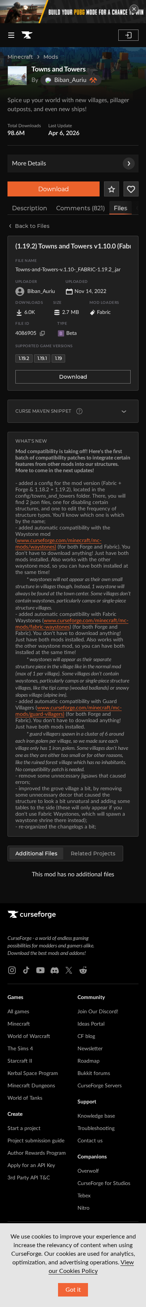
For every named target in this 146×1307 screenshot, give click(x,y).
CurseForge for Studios (103, 1183)
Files (120, 208)
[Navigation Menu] (11, 35)
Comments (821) (80, 208)
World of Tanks (24, 1098)
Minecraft (20, 57)
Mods (50, 57)
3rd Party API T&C (28, 1178)
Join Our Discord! (97, 1011)
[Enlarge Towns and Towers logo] (17, 75)
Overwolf (88, 1171)
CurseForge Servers (99, 1085)
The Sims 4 (20, 1048)
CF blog (86, 1036)
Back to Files (32, 226)
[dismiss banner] (134, 8)
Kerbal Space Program (32, 1073)
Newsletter (90, 1048)
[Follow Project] (131, 188)
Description (29, 208)
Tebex (84, 1195)
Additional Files (36, 853)
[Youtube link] (40, 970)
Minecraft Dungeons (31, 1085)
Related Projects (93, 853)
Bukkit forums (93, 1073)
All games (18, 1011)
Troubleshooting (96, 1128)
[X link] (68, 970)
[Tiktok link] (26, 970)
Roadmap (88, 1061)
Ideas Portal (90, 1024)
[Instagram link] (11, 970)
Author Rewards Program (36, 1153)
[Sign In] (128, 35)
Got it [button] (73, 1290)
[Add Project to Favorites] (111, 188)
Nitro (83, 1208)
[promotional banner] (73, 11)
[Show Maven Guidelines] (124, 411)
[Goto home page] (27, 35)
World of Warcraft (28, 1036)
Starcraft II (19, 1061)
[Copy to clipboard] (42, 333)
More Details (29, 164)
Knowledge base (96, 1116)
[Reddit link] (83, 970)
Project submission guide (35, 1140)
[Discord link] (54, 970)
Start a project (23, 1128)
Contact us (90, 1140)
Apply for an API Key (31, 1165)
